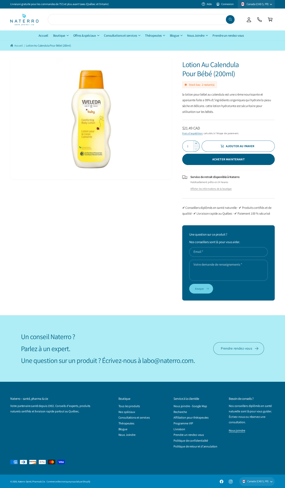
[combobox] (142, 19)
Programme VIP (183, 423)
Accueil (18, 45)
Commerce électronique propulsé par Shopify (68, 481)
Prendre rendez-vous (236, 348)
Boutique (59, 35)
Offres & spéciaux (84, 35)
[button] (270, 19)
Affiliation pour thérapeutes (191, 417)
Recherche (180, 412)
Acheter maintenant (228, 159)
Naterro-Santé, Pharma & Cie (31, 481)
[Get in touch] (259, 19)
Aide (209, 4)
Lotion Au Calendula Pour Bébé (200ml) (48, 45)
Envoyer (199, 288)
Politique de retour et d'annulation (195, 446)
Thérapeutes (153, 35)
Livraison (179, 429)
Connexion (227, 4)
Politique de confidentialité (191, 441)
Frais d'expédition (192, 133)
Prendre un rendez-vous (189, 435)
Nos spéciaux (126, 412)
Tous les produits (129, 406)
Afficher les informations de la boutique (211, 188)
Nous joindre (237, 430)
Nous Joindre (196, 35)
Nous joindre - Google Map (190, 406)
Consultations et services (120, 35)
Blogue (174, 35)
